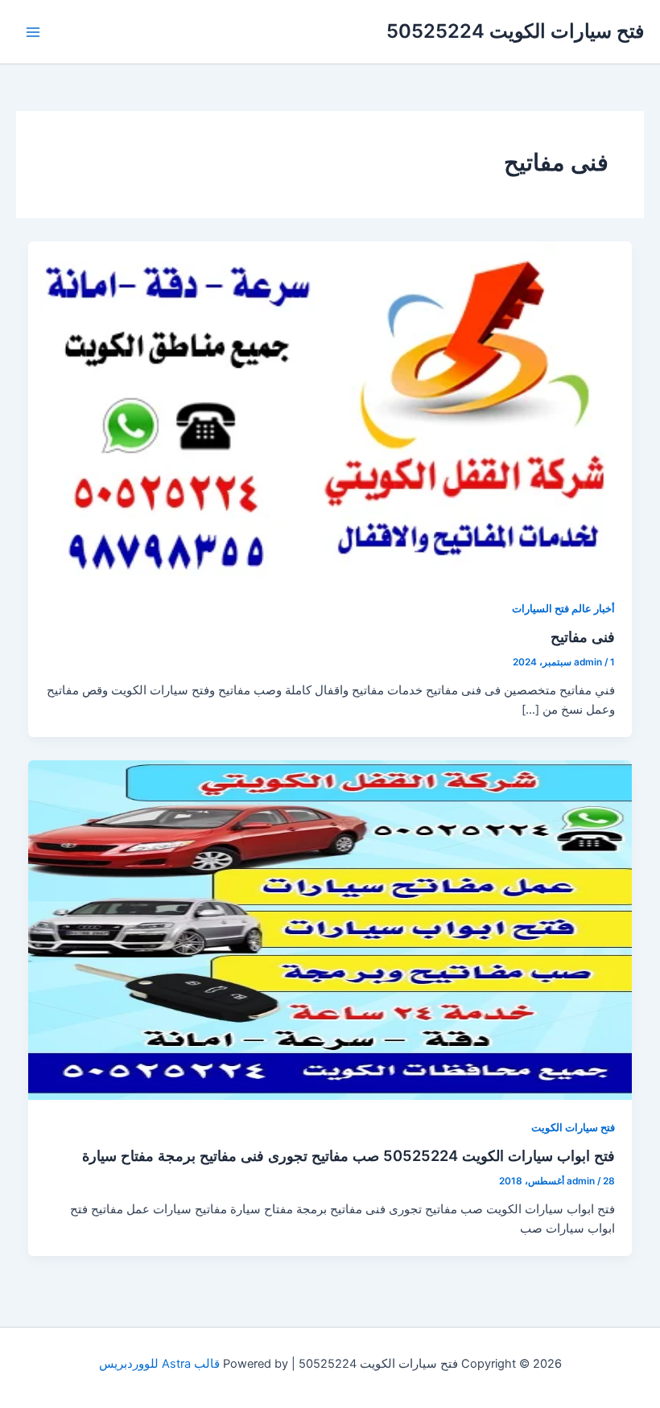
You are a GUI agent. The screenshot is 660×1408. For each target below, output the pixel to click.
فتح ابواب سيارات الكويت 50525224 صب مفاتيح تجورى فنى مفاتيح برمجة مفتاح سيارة (348, 1155)
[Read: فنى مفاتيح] (330, 410)
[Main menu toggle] (33, 32)
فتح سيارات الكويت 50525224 (515, 31)
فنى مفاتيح (583, 636)
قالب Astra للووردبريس (159, 1364)
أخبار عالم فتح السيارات (563, 609)
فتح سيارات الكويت (573, 1128)
